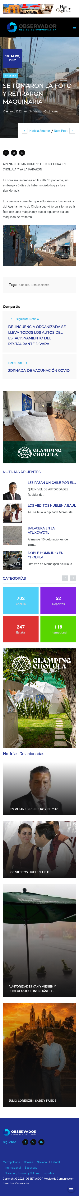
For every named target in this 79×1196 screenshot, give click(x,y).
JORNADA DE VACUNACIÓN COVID (39, 370)
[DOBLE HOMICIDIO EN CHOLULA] (12, 560)
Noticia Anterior (39, 131)
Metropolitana (11, 1162)
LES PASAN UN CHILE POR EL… (52, 483)
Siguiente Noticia (27, 319)
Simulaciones (40, 285)
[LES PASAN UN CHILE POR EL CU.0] (12, 490)
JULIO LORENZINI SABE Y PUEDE (32, 1100)
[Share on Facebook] (6, 153)
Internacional (13, 1167)
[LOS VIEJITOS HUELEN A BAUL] (12, 513)
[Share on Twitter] (14, 153)
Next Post (60, 131)
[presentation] (65, 578)
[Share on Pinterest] (22, 153)
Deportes (48, 1173)
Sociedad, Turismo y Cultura (22, 1173)
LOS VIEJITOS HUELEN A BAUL (52, 505)
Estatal (55, 1162)
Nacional (42, 1162)
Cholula (10, 76)
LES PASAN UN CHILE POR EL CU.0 (33, 809)
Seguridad (31, 1167)
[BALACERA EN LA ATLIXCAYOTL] (12, 535)
